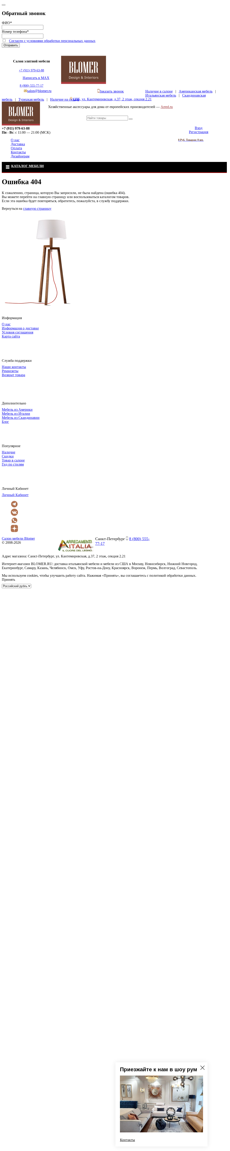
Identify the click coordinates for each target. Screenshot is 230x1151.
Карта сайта (11, 336)
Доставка (18, 144)
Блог (5, 422)
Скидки (8, 456)
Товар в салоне (13, 460)
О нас (15, 140)
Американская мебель (195, 91)
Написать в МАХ (36, 78)
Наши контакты (14, 367)
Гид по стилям (13, 464)
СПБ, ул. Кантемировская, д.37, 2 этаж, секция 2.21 (112, 99)
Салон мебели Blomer (18, 538)
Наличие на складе (64, 99)
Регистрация (198, 132)
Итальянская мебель (160, 95)
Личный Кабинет (15, 495)
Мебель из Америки (17, 409)
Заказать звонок (112, 91)
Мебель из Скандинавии (21, 418)
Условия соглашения (17, 332)
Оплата (16, 148)
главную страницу (37, 208)
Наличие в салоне (159, 91)
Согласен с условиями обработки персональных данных (52, 41)
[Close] (3, 5)
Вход (198, 128)
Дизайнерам (20, 156)
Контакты (18, 152)
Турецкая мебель (31, 99)
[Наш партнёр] (75, 552)
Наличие (8, 452)
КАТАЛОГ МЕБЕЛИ (27, 166)
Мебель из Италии (16, 413)
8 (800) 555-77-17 (31, 85)
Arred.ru (167, 107)
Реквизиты (10, 371)
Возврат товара (13, 375)
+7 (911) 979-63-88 (31, 70)
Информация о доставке (20, 328)
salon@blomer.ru (39, 91)
